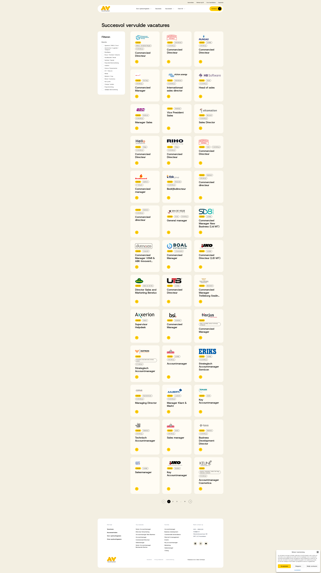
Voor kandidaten (211, 2)
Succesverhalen (112, 532)
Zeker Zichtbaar (200, 559)
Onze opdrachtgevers (114, 539)
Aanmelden (191, 2)
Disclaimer (149, 559)
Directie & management (172, 537)
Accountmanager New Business (145, 534)
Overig (167, 550)
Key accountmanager (171, 542)
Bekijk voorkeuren (312, 566)
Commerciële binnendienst (173, 534)
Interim (167, 540)
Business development (171, 532)
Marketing (168, 545)
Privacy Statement (158, 559)
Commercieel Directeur (143, 540)
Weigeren (298, 566)
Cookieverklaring (170, 559)
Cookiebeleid (297, 570)
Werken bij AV (200, 2)
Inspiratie (220, 2)
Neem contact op (198, 524)
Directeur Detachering (142, 532)
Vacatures (158, 9)
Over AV (180, 9)
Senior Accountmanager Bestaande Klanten (143, 546)
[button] (317, 552)
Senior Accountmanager (143, 529)
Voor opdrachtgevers (142, 9)
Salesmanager (140, 542)
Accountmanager (141, 537)
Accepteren (284, 566)
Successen (168, 9)
